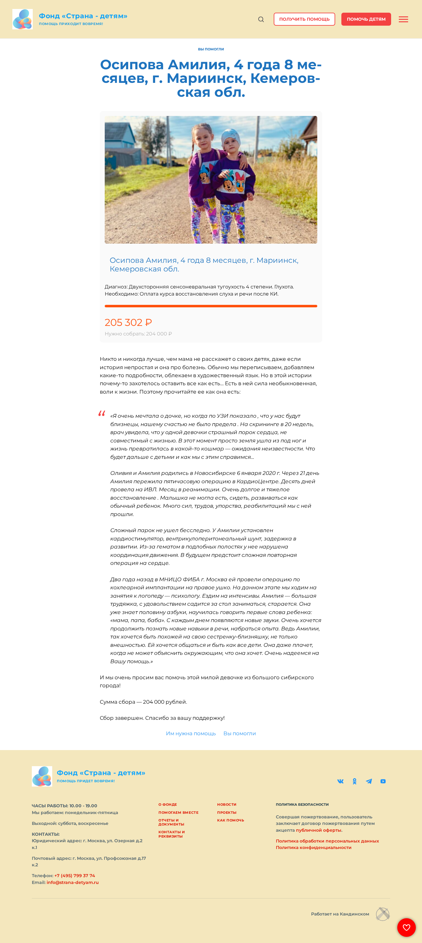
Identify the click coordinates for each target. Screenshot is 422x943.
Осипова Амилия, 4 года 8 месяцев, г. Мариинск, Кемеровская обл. (204, 265)
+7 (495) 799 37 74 (74, 875)
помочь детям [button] (366, 19)
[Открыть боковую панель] (403, 19)
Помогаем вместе (178, 812)
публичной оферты (318, 830)
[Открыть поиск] (261, 19)
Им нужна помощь (191, 733)
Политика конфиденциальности (314, 847)
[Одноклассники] (355, 781)
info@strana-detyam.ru (73, 882)
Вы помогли (211, 49)
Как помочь (230, 820)
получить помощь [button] (304, 19)
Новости (227, 804)
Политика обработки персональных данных (327, 841)
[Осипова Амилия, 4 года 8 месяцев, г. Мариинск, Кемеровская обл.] (211, 180)
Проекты (227, 812)
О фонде (167, 804)
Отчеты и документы (171, 822)
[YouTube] (383, 781)
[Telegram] (369, 781)
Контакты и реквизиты (171, 834)
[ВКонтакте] (340, 781)
